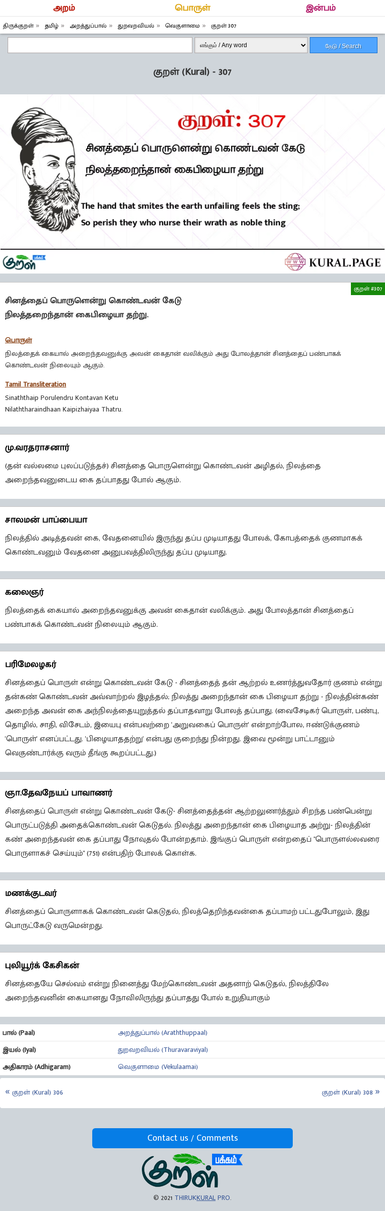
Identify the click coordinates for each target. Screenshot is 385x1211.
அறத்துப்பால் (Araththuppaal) (163, 1032)
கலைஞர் (24, 592)
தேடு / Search (343, 46)
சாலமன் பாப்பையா (46, 520)
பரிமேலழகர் (30, 664)
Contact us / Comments (192, 1138)
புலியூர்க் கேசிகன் (42, 966)
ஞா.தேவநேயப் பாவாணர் (58, 793)
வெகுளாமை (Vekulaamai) (158, 1066)
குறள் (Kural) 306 (37, 1092)
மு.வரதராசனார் (37, 448)
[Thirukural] (192, 1186)
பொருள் (193, 8)
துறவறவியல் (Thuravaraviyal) (163, 1049)
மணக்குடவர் (31, 893)
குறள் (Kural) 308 (347, 1092)
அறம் (64, 8)
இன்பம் (321, 8)
